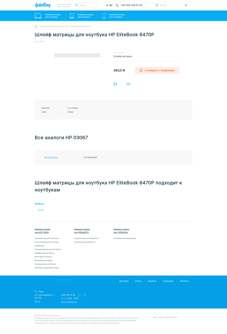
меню (186, 5)
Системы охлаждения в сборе (47, 268)
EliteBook (39, 204)
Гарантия (152, 281)
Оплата (115, 84)
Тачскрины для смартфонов (124, 238)
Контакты (184, 281)
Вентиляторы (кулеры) (44, 260)
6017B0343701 (51, 157)
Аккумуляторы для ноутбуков (47, 238)
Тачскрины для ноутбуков (45, 264)
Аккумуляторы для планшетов (86, 238)
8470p (41, 210)
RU (111, 5)
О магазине (168, 281)
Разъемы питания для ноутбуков (48, 249)
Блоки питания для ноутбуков (47, 242)
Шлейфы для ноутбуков (44, 253)
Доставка (128, 84)
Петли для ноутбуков (43, 257)
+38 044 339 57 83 (131, 5)
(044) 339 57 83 (68, 295)
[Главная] (36, 26)
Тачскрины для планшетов (84, 242)
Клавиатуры (39, 246)
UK (107, 5)
